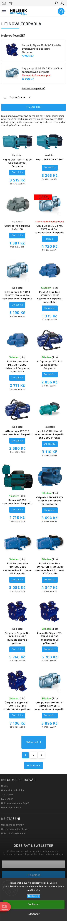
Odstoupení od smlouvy (15, 829)
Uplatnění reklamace (13, 833)
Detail (49, 238)
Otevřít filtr (34, 107)
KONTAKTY (7, 798)
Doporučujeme (17, 97)
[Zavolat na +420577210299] (11, 3)
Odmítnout (34, 914)
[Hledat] (56, 3)
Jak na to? (7, 794)
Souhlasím (33, 904)
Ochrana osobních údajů (15, 803)
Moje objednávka (11, 807)
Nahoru (35, 765)
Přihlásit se (34, 874)
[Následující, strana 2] (33, 755)
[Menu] (4, 10)
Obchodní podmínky (12, 790)
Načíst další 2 (33, 742)
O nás (4, 785)
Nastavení (33, 896)
